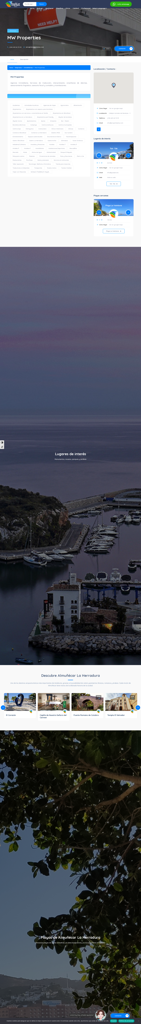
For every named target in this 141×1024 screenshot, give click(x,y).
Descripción (24, 59)
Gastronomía (52, 140)
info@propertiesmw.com (35, 47)
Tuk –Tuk (113, 148)
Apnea (43, 121)
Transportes (38, 168)
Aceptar (113, 1021)
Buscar (41, 4)
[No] (138, 1021)
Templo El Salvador (116, 715)
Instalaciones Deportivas (57, 148)
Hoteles (51, 144)
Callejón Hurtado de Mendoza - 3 (119, 113)
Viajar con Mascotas (19, 172)
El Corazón (11, 715)
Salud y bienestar (43, 160)
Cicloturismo (42, 129)
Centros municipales (65, 125)
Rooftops (29, 160)
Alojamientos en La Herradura (22, 117)
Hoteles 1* (62, 144)
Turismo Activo (51, 168)
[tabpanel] (114, 167)
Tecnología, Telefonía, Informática (40, 164)
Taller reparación (18, 164)
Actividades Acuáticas (32, 105)
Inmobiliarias (28, 67)
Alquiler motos (17, 121)
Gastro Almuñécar (18, 140)
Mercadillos (73, 148)
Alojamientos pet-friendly (45, 117)
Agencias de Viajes (49, 105)
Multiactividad (51, 152)
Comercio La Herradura (38, 133)
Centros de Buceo (48, 125)
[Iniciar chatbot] (100, 1015)
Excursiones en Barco (54, 136)
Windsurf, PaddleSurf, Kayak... (40, 172)
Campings (33, 125)
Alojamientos (17, 109)
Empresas (13, 31)
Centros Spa (17, 129)
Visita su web (111, 177)
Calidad (76, 8)
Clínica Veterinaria (57, 129)
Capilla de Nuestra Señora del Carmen (53, 716)
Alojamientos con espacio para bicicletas (39, 109)
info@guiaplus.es (112, 172)
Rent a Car (80, 156)
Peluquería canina (18, 156)
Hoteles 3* (16, 148)
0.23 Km (109, 163)
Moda (25, 152)
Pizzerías (32, 156)
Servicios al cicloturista (61, 160)
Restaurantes (17, 160)
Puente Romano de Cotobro (86, 715)
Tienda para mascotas (63, 164)
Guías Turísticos (78, 140)
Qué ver (40, 8)
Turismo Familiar (66, 168)
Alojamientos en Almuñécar (61, 113)
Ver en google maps (116, 108)
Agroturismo (65, 105)
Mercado (15, 152)
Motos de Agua (37, 152)
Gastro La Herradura (36, 140)
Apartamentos (31, 121)
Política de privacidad (126, 1021)
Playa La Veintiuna (113, 205)
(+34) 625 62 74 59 (15, 47)
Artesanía (53, 121)
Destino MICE (55, 133)
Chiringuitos (29, 129)
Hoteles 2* (73, 144)
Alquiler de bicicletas (65, 117)
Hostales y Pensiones (37, 144)
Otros (68, 8)
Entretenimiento (18, 136)
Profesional (85, 8)
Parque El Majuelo (66, 152)
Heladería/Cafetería (19, 144)
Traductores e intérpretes (21, 168)
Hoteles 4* (27, 148)
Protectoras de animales (47, 156)
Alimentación (78, 105)
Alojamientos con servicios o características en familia (30, 113)
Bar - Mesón (65, 121)
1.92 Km (109, 220)
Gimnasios (64, 140)
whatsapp (123, 4)
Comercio (81, 129)
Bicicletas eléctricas (19, 125)
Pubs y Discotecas (66, 156)
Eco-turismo (69, 133)
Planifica (59, 8)
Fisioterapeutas (71, 136)
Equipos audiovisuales (35, 136)
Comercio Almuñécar (19, 133)
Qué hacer (50, 8)
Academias (16, 105)
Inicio (32, 8)
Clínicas (70, 129)
